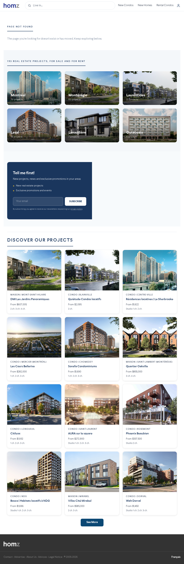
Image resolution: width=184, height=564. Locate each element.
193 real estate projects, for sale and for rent (46, 61)
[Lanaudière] (92, 125)
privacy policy (76, 209)
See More (92, 522)
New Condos (126, 5)
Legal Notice (55, 557)
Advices (42, 557)
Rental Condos (165, 5)
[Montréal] (34, 88)
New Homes (145, 5)
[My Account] (178, 6)
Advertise (19, 557)
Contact (8, 557)
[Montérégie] (92, 88)
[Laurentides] (150, 88)
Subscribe (75, 201)
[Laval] (34, 125)
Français (175, 557)
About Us (31, 557)
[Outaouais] (150, 125)
